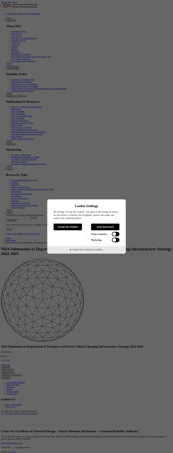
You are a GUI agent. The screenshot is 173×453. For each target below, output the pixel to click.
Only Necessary (105, 227)
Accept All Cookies (67, 227)
